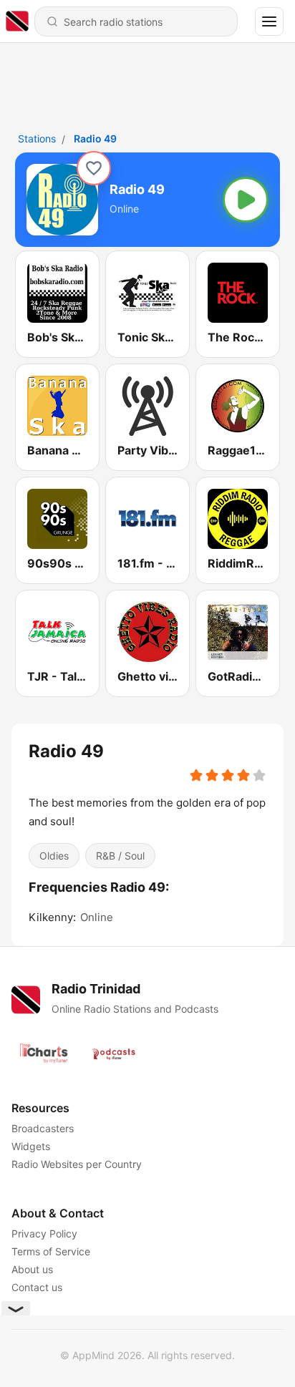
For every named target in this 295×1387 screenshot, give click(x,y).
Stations (37, 138)
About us (32, 1269)
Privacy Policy (44, 1233)
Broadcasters (42, 1128)
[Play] (246, 200)
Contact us (36, 1287)
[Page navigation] (269, 21)
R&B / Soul (120, 856)
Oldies (54, 856)
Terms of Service (50, 1251)
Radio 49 (95, 138)
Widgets (30, 1146)
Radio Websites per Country (76, 1164)
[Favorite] (94, 168)
